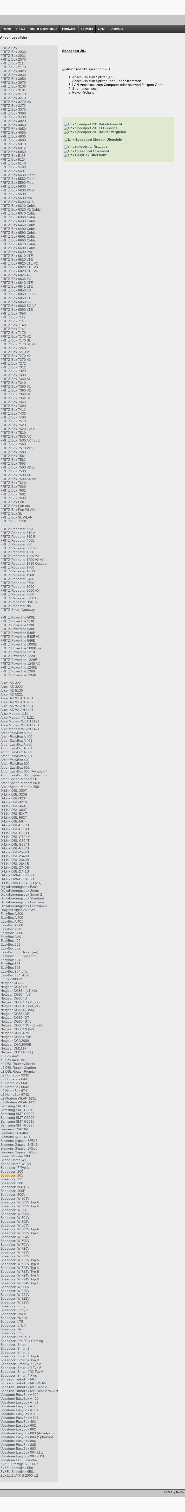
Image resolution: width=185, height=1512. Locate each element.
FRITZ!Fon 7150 (13, 521)
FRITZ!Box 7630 (13, 486)
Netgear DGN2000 (14, 1041)
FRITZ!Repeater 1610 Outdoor (24, 563)
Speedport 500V (12, 1194)
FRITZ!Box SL (11, 513)
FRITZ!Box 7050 (13, 313)
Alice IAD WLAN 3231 (16, 698)
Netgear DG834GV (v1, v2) (21, 1025)
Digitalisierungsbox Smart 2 (21, 894)
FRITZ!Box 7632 (13, 490)
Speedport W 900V (14, 1287)
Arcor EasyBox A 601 (16, 748)
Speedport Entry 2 (14, 1310)
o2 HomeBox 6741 (14, 1091)
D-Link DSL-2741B (14, 871)
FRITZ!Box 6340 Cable (18, 213)
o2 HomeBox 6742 (14, 1094)
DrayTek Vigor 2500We (18, 910)
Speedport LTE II (13, 1325)
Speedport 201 (11, 1175)
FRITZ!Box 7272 (13, 363)
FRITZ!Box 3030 (13, 75)
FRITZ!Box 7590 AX (15, 475)
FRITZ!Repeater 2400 (17, 579)
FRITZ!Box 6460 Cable (18, 225)
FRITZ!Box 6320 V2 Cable (20, 209)
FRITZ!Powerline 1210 (17, 652)
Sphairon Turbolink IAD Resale (23, 1387)
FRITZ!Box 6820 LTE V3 (19, 267)
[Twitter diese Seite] (4, 1493)
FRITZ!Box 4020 (13, 121)
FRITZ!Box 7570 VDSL (17, 448)
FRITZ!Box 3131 (13, 90)
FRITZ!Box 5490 (13, 167)
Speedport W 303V (14, 1198)
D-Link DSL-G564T (15, 829)
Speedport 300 (11, 1183)
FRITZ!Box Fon (12, 502)
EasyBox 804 (10, 960)
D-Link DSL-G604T (15, 833)
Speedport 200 (11, 1171)
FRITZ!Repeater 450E (17, 540)
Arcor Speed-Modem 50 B (20, 783)
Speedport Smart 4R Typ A (20, 1364)
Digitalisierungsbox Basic (19, 887)
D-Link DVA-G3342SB (17, 875)
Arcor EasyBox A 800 (16, 752)
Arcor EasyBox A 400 (16, 737)
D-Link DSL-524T (13, 814)
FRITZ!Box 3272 (13, 106)
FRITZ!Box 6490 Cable (18, 229)
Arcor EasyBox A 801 (16, 756)
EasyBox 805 (10, 964)
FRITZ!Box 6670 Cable (18, 244)
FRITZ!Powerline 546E (17, 640)
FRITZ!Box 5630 (13, 186)
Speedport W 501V (14, 1218)
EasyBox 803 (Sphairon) (19, 956)
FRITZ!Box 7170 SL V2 (18, 344)
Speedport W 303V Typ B (19, 1206)
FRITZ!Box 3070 (13, 82)
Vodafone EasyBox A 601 (19, 1410)
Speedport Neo (12, 1329)
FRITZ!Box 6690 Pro (16, 252)
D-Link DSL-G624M (15, 837)
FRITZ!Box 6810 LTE (16, 256)
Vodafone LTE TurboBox (19, 1460)
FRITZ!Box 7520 (13, 425)
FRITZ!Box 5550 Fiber (17, 179)
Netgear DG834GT (14, 1017)
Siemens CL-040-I (14, 1133)
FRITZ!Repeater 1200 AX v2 (22, 560)
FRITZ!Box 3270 (13, 98)
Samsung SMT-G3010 (17, 1110)
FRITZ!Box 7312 (13, 367)
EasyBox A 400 (11, 917)
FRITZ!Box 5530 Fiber (17, 175)
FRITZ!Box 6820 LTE (16, 259)
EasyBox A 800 (11, 933)
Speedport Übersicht (92, 151)
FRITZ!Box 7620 (13, 483)
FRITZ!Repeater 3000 (17, 586)
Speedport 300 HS (14, 1187)
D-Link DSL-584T (13, 821)
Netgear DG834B (13, 998)
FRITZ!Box (8, 48)
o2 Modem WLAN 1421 (18, 1102)
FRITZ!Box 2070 (13, 59)
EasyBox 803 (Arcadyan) (19, 952)
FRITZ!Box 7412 (13, 409)
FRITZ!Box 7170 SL (15, 340)
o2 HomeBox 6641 (14, 1083)
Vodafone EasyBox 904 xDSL (22, 1456)
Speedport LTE (11, 1321)
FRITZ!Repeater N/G (16, 606)
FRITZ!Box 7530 (13, 433)
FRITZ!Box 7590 (13, 471)
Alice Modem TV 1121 (17, 717)
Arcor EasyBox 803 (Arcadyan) (23, 771)
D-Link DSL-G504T (15, 825)
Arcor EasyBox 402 (15, 760)
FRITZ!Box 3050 (13, 79)
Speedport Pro (11, 1333)
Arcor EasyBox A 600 (16, 744)
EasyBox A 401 (11, 921)
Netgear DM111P (13, 1048)
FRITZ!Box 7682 (13, 494)
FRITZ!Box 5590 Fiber (17, 182)
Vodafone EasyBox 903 (18, 1448)
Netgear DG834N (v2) (17, 1029)
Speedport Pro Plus (15, 1337)
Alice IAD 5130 (11, 690)
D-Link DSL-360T (13, 806)
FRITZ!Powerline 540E (17, 633)
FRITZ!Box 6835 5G (15, 279)
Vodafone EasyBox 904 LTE (21, 1452)
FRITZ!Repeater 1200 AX (19, 556)
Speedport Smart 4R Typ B (20, 1368)
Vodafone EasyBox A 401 (19, 1402)
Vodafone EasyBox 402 (18, 1421)
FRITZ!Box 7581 (13, 456)
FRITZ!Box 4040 (13, 125)
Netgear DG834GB (14, 1014)
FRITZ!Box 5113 (13, 156)
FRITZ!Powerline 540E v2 (20, 637)
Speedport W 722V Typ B (19, 1264)
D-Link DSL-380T (13, 810)
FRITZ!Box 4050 (13, 129)
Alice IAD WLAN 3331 (16, 706)
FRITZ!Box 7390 (13, 406)
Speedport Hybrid (13, 1318)
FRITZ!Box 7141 (13, 329)
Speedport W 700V (14, 1241)
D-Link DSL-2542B (14, 852)
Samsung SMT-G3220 (17, 1125)
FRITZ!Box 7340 (13, 383)
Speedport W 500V (14, 1214)
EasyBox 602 (10, 944)
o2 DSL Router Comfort (18, 1067)
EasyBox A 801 (11, 937)
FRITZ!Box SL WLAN (16, 517)
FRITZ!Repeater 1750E (18, 571)
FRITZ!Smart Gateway (17, 610)
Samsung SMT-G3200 (17, 1118)
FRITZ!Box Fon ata (15, 506)
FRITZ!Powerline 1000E (18, 644)
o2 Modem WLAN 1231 (18, 1098)
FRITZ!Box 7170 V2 (15, 336)
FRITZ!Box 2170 (13, 67)
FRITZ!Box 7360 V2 (15, 390)
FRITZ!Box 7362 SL (15, 398)
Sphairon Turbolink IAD (18, 1379)
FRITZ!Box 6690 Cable (18, 248)
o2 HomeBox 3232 (14, 1075)
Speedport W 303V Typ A (19, 1202)
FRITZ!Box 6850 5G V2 (18, 294)
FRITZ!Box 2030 (13, 52)
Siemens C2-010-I (14, 1129)
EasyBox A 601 (11, 929)
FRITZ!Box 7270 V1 (15, 352)
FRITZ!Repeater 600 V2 (18, 548)
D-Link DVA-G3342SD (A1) (20, 883)
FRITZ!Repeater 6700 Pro (20, 598)
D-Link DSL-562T (13, 817)
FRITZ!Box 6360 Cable (18, 217)
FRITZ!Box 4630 (13, 136)
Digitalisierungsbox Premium (22, 902)
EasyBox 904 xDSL (15, 975)
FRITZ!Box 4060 (13, 132)
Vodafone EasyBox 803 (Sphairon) (26, 1437)
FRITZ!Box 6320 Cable (18, 206)
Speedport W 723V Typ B (19, 1271)
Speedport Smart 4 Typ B (19, 1360)
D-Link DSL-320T (13, 798)
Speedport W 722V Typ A (19, 1260)
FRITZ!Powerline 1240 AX (20, 663)
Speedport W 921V (14, 1295)
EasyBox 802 (10, 948)
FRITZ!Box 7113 (13, 321)
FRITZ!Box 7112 (13, 317)
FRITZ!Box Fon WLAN (17, 510)
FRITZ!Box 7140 (13, 325)
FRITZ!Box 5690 (13, 194)
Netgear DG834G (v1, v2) (20, 1002)
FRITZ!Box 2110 (13, 63)
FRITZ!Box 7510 (13, 421)
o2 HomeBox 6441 (14, 1079)
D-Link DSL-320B (13, 794)
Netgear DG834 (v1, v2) (18, 991)
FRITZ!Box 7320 (13, 371)
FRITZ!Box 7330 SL (15, 379)
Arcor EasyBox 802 (15, 767)
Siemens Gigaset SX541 (19, 1144)
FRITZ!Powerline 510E (17, 621)
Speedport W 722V (14, 1256)
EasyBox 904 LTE (13, 971)
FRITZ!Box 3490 (13, 117)
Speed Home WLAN (15, 1164)
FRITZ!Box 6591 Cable (18, 236)
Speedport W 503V (14, 1225)
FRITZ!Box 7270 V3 (15, 359)
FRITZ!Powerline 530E (17, 629)
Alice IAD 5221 (11, 694)
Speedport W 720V (14, 1248)
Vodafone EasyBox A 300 (19, 1395)
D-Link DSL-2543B (14, 856)
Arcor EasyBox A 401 (16, 740)
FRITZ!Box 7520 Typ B (17, 429)
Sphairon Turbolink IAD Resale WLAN (29, 1391)
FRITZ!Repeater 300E (17, 529)
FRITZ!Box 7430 (13, 413)
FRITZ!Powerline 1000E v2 (21, 648)
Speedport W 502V (14, 1221)
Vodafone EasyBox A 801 (19, 1418)
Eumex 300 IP (11, 979)
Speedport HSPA (13, 1314)
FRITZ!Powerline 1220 (17, 656)
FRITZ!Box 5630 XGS (17, 190)
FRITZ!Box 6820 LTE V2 (19, 263)
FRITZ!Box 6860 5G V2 (18, 306)
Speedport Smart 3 (14, 1352)
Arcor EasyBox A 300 (16, 733)
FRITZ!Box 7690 (13, 498)
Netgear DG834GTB (16, 1021)
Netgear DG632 (12, 983)
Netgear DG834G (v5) (17, 1010)
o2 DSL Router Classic (17, 1064)
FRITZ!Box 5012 (13, 148)
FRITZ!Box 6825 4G (15, 275)
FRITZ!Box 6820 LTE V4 (19, 271)
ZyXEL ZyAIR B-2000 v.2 (19, 1475)
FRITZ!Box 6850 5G (15, 290)
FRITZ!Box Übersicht (92, 147)
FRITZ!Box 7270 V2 (15, 356)
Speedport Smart (13, 1345)
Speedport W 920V (14, 1291)
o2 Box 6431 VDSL (14, 1060)
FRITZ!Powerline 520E (17, 625)
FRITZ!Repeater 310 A (17, 533)
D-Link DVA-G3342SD (17, 879)
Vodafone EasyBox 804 (18, 1441)
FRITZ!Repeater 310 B (17, 536)
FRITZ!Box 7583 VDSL (17, 467)
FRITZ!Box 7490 (13, 417)
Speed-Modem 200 (15, 1156)
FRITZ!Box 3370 (13, 109)
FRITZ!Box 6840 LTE (16, 283)
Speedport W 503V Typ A (19, 1229)
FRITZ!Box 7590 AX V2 (18, 479)
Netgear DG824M (13, 987)
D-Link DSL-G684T (15, 848)
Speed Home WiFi (14, 1160)
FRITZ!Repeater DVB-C (18, 602)
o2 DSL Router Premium (19, 1071)
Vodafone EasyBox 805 (18, 1445)
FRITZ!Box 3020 (13, 71)
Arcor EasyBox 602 (15, 763)
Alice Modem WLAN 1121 (19, 721)
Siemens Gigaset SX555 (19, 1152)
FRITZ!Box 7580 (13, 452)
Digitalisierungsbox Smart (19, 890)
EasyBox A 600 (11, 925)
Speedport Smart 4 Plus (18, 1375)
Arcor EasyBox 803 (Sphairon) (23, 775)
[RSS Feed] (31, 1493)
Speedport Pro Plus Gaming (21, 1341)
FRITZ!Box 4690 (13, 140)
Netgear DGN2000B (15, 1044)
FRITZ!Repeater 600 (16, 544)
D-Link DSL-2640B (14, 860)
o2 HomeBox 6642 (14, 1087)
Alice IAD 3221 (11, 683)
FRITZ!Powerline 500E (17, 617)
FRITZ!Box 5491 (13, 171)
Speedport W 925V (14, 1302)
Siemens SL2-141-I (15, 1137)
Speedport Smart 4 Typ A (19, 1356)
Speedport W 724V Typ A (19, 1275)
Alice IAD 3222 (11, 687)
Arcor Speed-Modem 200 (19, 787)
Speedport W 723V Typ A (19, 1268)
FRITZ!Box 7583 (13, 463)
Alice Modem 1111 (14, 713)
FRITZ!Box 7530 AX (15, 436)
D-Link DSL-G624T (15, 840)
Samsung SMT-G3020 (17, 1114)
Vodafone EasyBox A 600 (19, 1406)
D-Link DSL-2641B (14, 864)
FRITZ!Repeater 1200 (17, 552)
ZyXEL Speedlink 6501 (17, 1472)
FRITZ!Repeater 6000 (17, 594)
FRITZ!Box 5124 (13, 159)
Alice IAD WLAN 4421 (16, 710)
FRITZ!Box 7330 (13, 375)
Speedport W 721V (14, 1252)
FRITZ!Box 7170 (13, 333)
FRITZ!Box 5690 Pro (16, 198)
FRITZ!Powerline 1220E (18, 660)
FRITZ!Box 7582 (13, 460)
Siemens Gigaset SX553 (19, 1148)
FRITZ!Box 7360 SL (15, 394)
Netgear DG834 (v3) (16, 994)
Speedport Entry (12, 1306)
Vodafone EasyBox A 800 (19, 1414)
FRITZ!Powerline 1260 (17, 671)
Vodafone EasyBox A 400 (19, 1398)
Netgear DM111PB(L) (16, 1052)
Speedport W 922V (14, 1298)
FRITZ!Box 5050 (13, 152)
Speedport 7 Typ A (14, 1168)
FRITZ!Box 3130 (13, 86)
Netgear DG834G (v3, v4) (20, 1006)
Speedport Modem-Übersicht (98, 139)
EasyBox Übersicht (90, 155)
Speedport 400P (12, 1191)
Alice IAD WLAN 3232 (16, 702)
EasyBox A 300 (11, 914)
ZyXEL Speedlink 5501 (17, 1468)
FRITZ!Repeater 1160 (17, 575)
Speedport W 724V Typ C (19, 1283)
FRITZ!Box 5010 (13, 144)
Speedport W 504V (14, 1237)
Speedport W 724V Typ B (19, 1279)
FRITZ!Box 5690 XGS (17, 202)
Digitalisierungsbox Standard (22, 898)
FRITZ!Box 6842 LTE (16, 286)
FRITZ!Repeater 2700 (17, 583)
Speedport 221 (11, 1179)
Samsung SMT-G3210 (17, 1121)
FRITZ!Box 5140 (13, 163)
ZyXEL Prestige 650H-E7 (19, 1464)
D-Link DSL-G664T (15, 844)
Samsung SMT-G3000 (17, 1106)
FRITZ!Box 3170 (13, 94)
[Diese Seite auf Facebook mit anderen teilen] (18, 1493)
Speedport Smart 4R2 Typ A (21, 1371)
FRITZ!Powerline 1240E (18, 667)
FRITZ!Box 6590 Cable (18, 232)
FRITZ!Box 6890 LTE (16, 309)
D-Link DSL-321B (13, 802)
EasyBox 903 (10, 967)
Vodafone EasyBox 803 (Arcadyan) (27, 1433)
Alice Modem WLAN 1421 (20, 729)
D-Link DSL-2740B (14, 867)
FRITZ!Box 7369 (13, 402)
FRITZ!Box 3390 (13, 113)
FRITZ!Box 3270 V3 (15, 102)
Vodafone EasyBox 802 (18, 1429)
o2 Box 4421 (10, 1056)
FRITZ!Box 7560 (13, 444)
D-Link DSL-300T (13, 790)
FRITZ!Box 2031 (13, 55)
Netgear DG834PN (14, 1033)
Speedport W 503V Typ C (19, 1233)
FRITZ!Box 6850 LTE (16, 298)
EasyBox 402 (10, 941)
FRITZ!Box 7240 (13, 348)
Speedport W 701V (14, 1244)
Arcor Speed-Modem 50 (18, 779)
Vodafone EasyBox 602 (18, 1425)
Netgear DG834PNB (15, 1037)
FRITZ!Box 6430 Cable (18, 221)
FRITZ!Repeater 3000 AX (19, 590)
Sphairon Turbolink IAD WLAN (23, 1383)
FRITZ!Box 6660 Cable (18, 240)
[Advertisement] (92, 7)
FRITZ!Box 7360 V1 (15, 386)
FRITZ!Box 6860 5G (15, 302)
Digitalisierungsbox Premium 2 (23, 906)
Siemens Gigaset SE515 (19, 1141)
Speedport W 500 (13, 1210)
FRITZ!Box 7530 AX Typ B (20, 440)
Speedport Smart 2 (14, 1348)
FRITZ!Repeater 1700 (17, 567)
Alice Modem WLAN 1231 (20, 725)
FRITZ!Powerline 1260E (18, 675)
